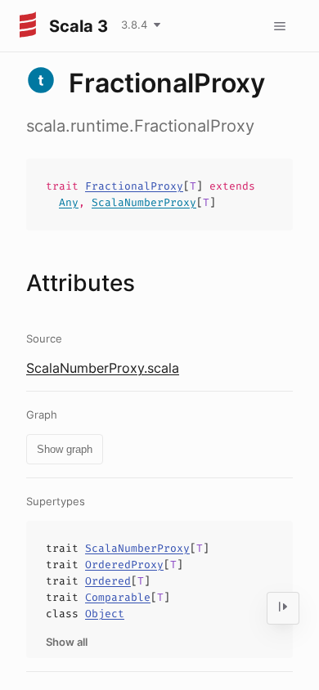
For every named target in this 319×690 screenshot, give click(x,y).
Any (69, 202)
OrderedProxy (124, 564)
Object (104, 614)
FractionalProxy (134, 186)
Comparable (118, 597)
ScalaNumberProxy (144, 202)
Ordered (108, 581)
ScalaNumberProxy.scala (102, 368)
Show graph (64, 449)
